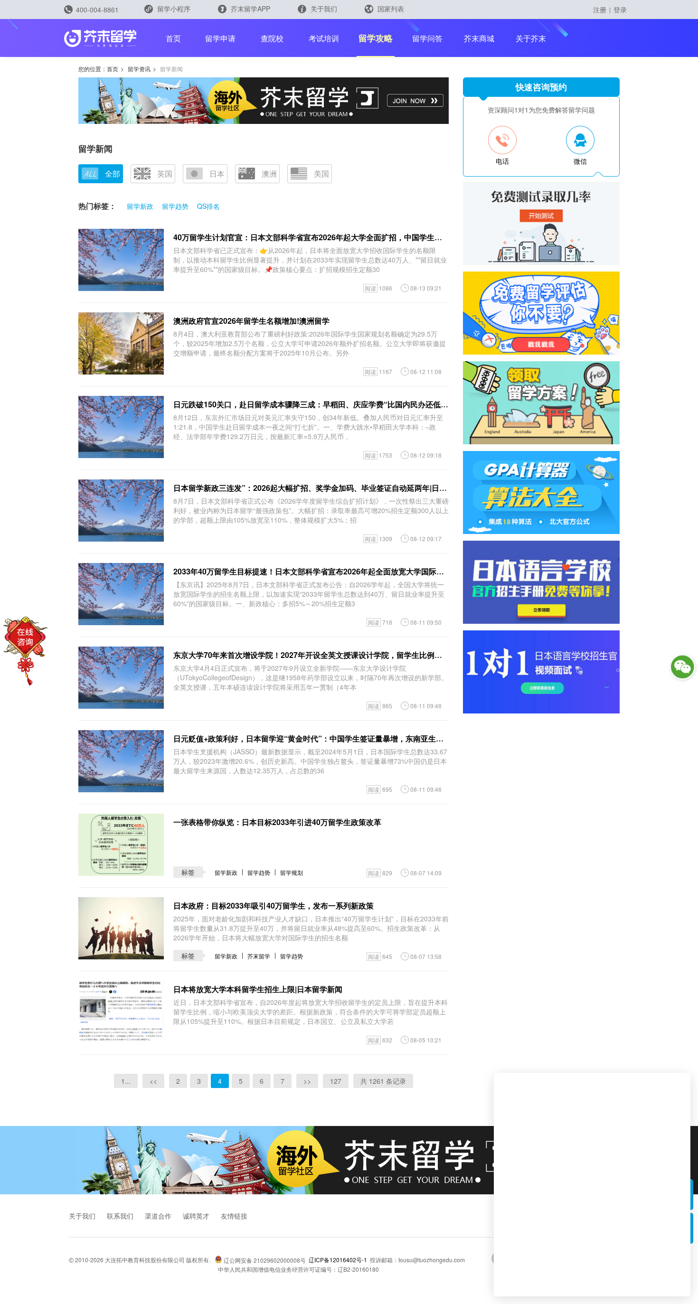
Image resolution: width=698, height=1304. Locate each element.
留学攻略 (375, 38)
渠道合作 (158, 1215)
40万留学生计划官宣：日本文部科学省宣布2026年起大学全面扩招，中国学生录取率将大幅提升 (334, 237)
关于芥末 (531, 38)
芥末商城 (479, 38)
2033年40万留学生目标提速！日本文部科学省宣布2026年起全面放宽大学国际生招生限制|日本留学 (340, 571)
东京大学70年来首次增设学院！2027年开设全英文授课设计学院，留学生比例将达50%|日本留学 (335, 654)
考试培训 (324, 38)
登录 (620, 9)
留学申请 (220, 38)
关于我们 (323, 8)
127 (335, 1081)
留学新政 (140, 206)
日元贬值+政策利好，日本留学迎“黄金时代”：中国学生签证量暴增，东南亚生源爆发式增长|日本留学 (343, 738)
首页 (173, 38)
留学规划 (291, 872)
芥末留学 (258, 956)
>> (307, 1081)
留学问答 (427, 38)
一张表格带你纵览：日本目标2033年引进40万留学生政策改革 (277, 821)
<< (153, 1081)
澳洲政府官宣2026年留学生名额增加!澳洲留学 (251, 320)
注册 (599, 9)
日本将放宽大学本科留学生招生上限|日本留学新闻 (257, 989)
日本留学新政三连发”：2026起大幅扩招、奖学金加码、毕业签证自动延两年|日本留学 (317, 487)
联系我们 (120, 1215)
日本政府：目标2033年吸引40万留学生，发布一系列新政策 (273, 905)
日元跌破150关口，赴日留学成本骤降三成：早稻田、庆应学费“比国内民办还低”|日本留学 (325, 404)
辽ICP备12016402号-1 (338, 1260)
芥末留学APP (249, 8)
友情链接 (234, 1215)
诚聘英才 (196, 1215)
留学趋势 (175, 206)
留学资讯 (139, 69)
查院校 (272, 38)
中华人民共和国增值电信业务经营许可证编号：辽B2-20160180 (298, 1269)
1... (126, 1081)
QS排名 (208, 206)
